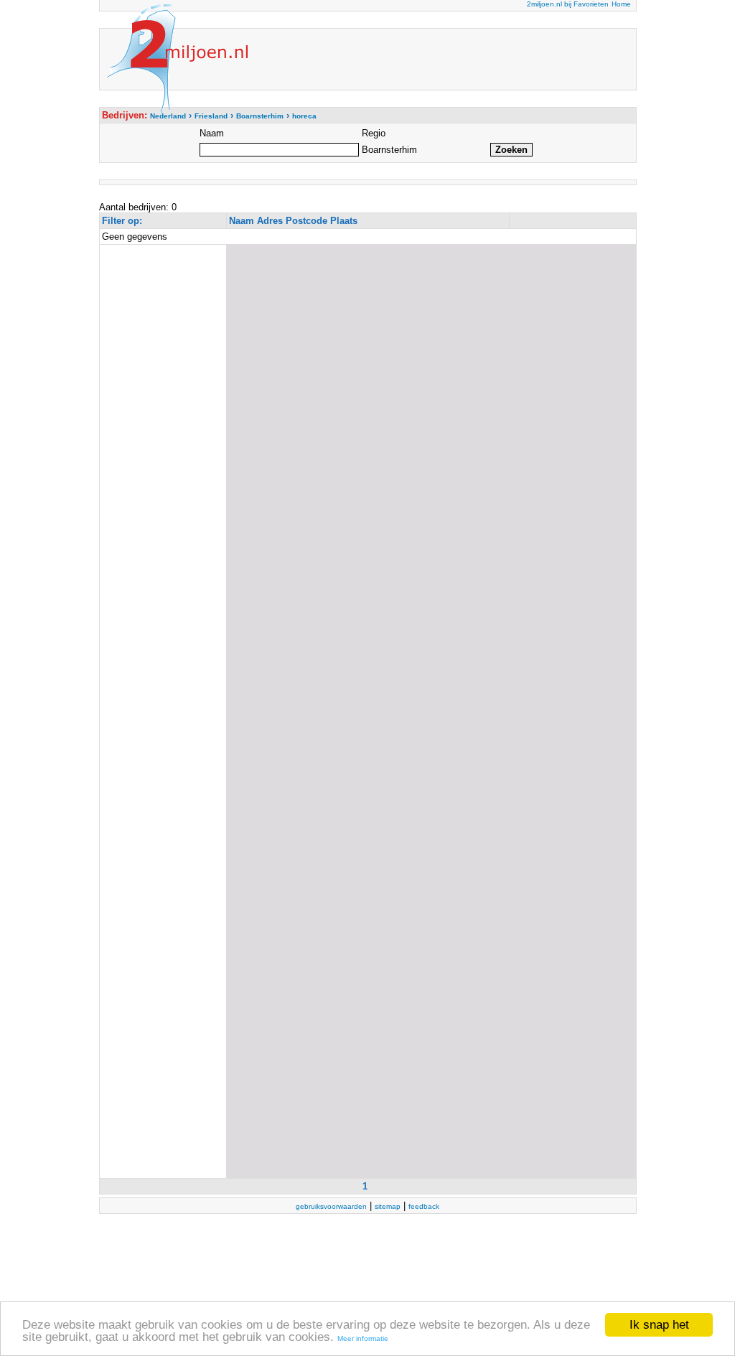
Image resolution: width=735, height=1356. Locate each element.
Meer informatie (362, 1338)
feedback (423, 1206)
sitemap (388, 1206)
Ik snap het (659, 1325)
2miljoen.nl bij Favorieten (568, 4)
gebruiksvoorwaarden (331, 1206)
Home (621, 4)
